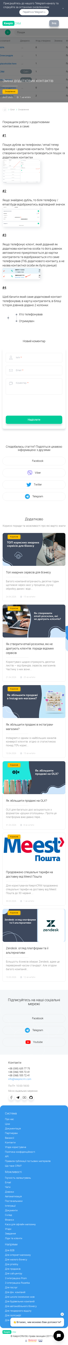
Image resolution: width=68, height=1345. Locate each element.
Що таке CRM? (13, 1165)
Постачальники (13, 1201)
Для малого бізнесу (16, 1259)
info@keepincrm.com (19, 1079)
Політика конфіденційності (20, 1151)
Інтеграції (10, 1205)
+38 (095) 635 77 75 (19, 1068)
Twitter (38, 484)
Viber (38, 472)
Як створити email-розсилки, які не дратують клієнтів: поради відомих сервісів (30, 648)
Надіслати (34, 419)
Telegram (37, 496)
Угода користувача (15, 1147)
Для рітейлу (11, 1264)
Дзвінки (9, 1191)
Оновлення (10, 91)
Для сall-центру (13, 1273)
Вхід (54, 23)
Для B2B (9, 1250)
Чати (7, 1187)
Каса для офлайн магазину (20, 1224)
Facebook (37, 460)
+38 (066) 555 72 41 (19, 1072)
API (7, 1156)
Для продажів (12, 1268)
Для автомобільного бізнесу (21, 1306)
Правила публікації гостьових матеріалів (28, 1161)
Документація (13, 1128)
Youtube (38, 1042)
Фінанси (9, 1219)
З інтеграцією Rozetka (17, 1282)
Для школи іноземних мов (19, 1296)
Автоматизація (13, 1196)
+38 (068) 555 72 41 (19, 1075)
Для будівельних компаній (19, 1301)
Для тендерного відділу (18, 1310)
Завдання (10, 1233)
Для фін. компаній (15, 1292)
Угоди (8, 1228)
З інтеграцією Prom (16, 1278)
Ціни (7, 1123)
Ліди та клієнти (13, 1238)
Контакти (10, 1142)
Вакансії (9, 1137)
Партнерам (11, 1133)
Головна (4, 109)
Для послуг (11, 1287)
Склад (8, 1215)
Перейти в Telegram (33, 12)
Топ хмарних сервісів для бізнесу (28, 572)
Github (31, 1097)
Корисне (14, 537)
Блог (12, 109)
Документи (11, 1210)
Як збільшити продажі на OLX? (26, 800)
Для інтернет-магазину (18, 1254)
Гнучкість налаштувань (18, 1177)
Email (8, 1182)
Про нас (9, 1119)
